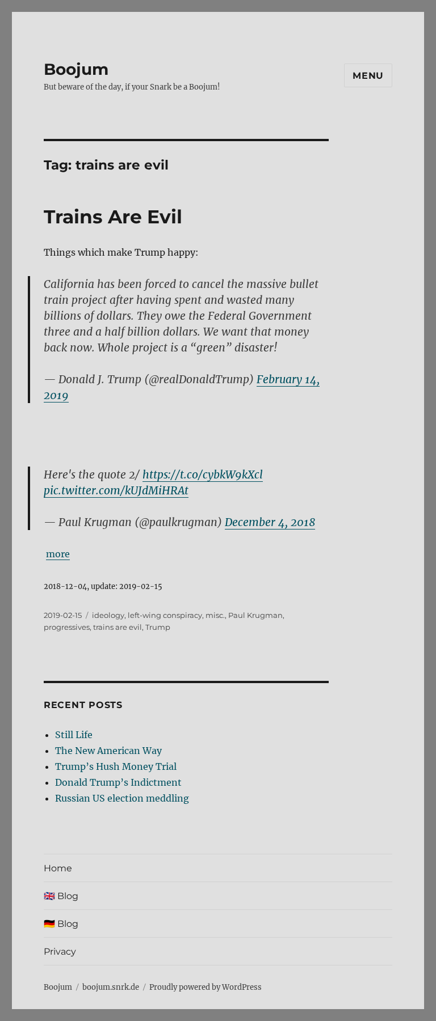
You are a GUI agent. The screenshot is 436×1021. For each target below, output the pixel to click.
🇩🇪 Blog (61, 923)
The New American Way (108, 750)
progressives (67, 627)
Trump (157, 627)
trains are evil (117, 627)
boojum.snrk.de (110, 987)
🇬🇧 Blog (61, 896)
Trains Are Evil (113, 216)
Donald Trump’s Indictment (118, 782)
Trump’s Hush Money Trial (116, 766)
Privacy (60, 951)
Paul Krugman (255, 615)
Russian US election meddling (122, 798)
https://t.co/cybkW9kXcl (202, 474)
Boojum (76, 69)
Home (58, 868)
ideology (108, 615)
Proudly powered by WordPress (205, 987)
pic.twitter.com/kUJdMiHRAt (116, 490)
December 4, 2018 (270, 522)
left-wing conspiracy (165, 615)
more (58, 554)
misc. (215, 615)
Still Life (74, 734)
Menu (368, 75)
